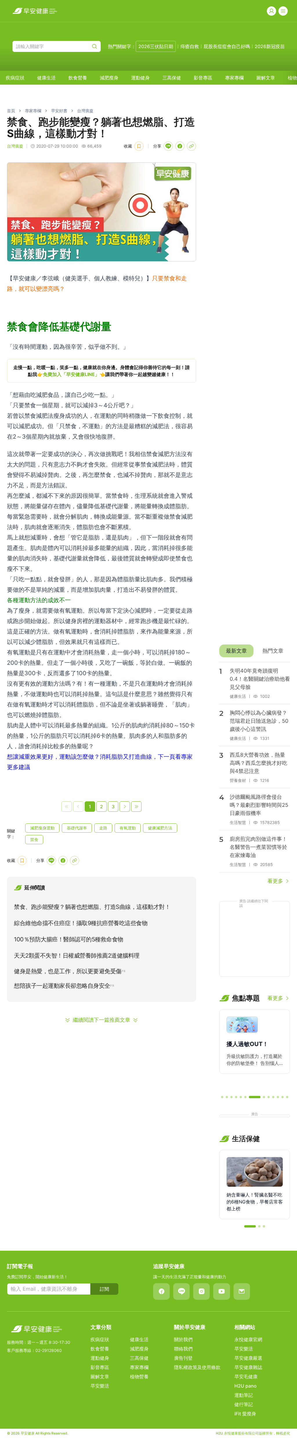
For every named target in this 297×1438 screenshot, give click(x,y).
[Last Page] (136, 806)
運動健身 (140, 78)
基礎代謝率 (77, 827)
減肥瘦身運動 (42, 827)
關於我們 (183, 1339)
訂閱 (104, 1289)
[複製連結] (191, 146)
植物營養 (139, 1376)
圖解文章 (265, 78)
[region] (101, 370)
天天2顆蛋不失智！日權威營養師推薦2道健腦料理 (77, 955)
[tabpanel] (254, 773)
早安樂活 (99, 1386)
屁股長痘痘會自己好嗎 (227, 46)
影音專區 (203, 78)
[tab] (236, 650)
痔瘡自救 (189, 46)
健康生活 (46, 78)
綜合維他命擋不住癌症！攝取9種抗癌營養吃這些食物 (80, 923)
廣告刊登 (183, 1358)
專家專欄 (234, 78)
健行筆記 (243, 1404)
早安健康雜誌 (248, 1367)
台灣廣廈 (85, 110)
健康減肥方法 (160, 827)
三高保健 (171, 78)
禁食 (34, 839)
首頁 (11, 110)
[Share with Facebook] (179, 146)
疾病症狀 (15, 78)
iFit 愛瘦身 (245, 1414)
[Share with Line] (168, 146)
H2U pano (245, 1386)
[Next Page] (124, 806)
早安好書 (59, 110)
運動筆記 (243, 1395)
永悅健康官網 (248, 1339)
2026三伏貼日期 (155, 46)
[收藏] (139, 146)
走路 (103, 827)
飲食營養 (77, 78)
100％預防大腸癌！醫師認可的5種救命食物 (68, 939)
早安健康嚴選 (248, 1358)
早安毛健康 (246, 1376)
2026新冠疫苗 (270, 46)
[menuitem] (15, 78)
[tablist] (254, 650)
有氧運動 (127, 827)
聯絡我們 (183, 1349)
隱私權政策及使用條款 (197, 1367)
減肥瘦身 (109, 78)
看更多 (275, 881)
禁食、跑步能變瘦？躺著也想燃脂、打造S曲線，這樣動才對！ (92, 906)
